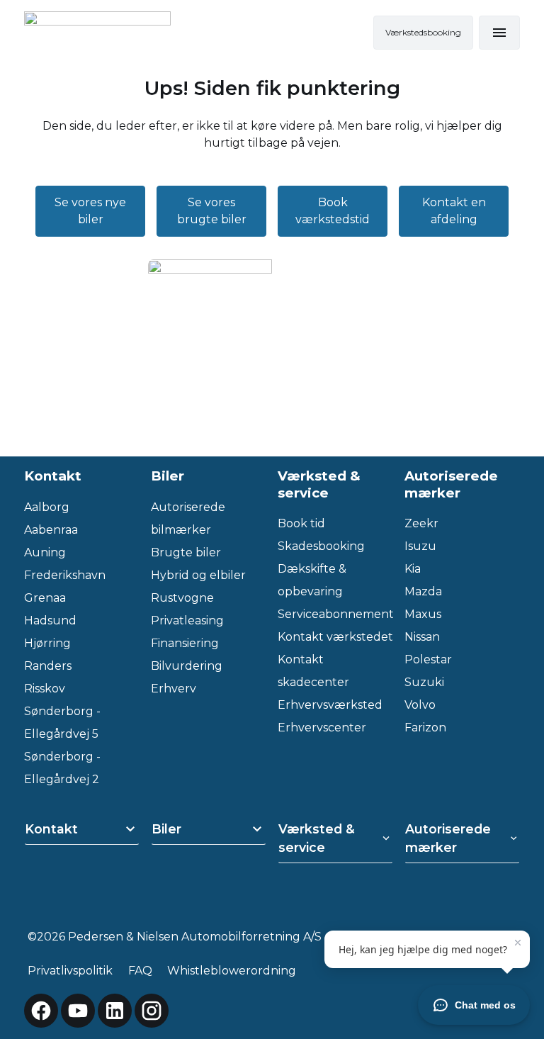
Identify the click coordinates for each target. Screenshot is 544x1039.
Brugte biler (186, 552)
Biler (166, 828)
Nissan (422, 637)
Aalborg (46, 507)
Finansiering (185, 643)
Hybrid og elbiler (198, 575)
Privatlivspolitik (70, 970)
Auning (45, 552)
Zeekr (421, 523)
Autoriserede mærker (448, 838)
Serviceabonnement (336, 614)
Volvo (420, 705)
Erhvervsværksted (330, 705)
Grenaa (45, 598)
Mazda (423, 591)
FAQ (140, 970)
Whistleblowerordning (231, 970)
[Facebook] (41, 1011)
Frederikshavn (65, 575)
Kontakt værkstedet (335, 637)
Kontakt (51, 828)
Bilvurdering (186, 666)
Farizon (425, 727)
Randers (48, 666)
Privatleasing (187, 620)
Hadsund (50, 620)
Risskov (44, 688)
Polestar (428, 659)
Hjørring (47, 643)
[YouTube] (78, 1011)
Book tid (301, 523)
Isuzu (420, 546)
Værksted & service (316, 838)
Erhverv (173, 688)
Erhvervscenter (322, 727)
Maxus (422, 614)
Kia (412, 568)
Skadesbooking (321, 546)
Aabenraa (51, 530)
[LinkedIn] (115, 1011)
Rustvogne (182, 598)
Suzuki (424, 682)
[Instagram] (152, 1011)
